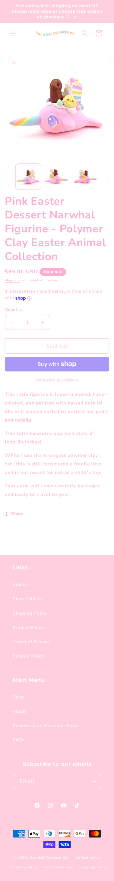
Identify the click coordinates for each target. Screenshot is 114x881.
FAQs (18, 740)
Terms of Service (31, 642)
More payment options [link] (57, 379)
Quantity (13, 309)
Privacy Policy (28, 656)
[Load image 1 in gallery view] (28, 176)
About (19, 711)
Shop (18, 697)
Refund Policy (28, 627)
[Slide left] (7, 178)
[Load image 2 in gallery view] (56, 176)
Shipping (12, 280)
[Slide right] (107, 178)
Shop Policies (28, 599)
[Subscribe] (94, 781)
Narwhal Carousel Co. (48, 857)
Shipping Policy (30, 613)
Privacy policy (25, 867)
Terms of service (58, 867)
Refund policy (88, 857)
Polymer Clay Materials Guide (46, 726)
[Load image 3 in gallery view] (85, 176)
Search (20, 584)
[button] (13, 33)
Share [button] (17, 514)
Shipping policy (93, 867)
